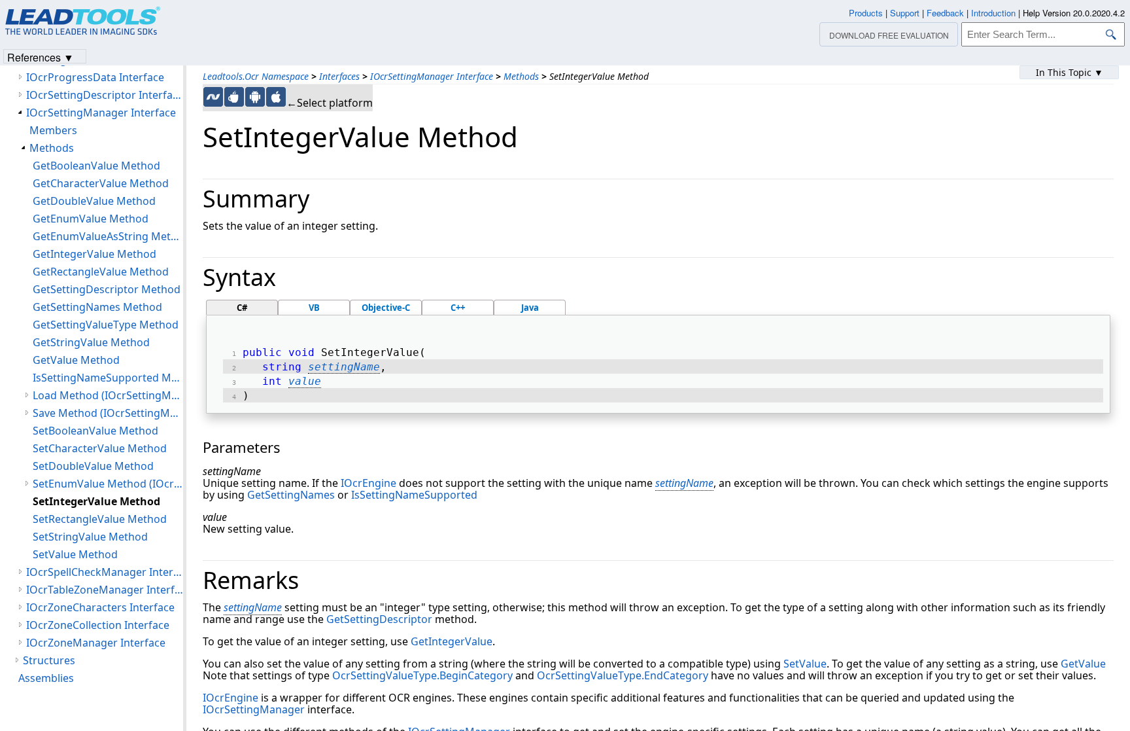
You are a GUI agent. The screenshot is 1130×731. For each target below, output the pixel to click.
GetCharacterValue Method (101, 183)
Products (866, 13)
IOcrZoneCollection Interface (97, 625)
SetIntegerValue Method (96, 501)
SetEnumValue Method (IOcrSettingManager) (108, 483)
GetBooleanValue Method (96, 165)
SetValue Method (75, 554)
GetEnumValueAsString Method (108, 236)
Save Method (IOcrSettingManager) (108, 413)
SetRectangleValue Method (100, 519)
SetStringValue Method (90, 536)
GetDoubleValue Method (94, 201)
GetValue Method (76, 360)
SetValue (805, 663)
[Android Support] (255, 97)
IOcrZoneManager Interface (95, 642)
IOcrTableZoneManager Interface (104, 589)
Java (530, 307)
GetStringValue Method (91, 342)
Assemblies (46, 678)
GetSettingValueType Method (106, 324)
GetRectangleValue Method (101, 271)
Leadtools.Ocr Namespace (256, 76)
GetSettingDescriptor (379, 619)
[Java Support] (234, 97)
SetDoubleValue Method (93, 466)
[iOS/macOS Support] (276, 97)
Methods (521, 76)
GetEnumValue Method (90, 218)
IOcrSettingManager (254, 709)
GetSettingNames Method (97, 307)
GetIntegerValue (451, 641)
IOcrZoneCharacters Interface (100, 607)
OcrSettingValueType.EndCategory (622, 675)
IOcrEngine (368, 483)
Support (904, 13)
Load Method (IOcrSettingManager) (108, 395)
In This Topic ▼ (1069, 72)
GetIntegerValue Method (94, 254)
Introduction (993, 13)
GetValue (1083, 663)
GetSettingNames (291, 495)
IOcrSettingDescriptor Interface (104, 95)
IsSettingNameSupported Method (108, 377)
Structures (49, 660)
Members (53, 130)
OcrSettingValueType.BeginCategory (422, 675)
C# (242, 307)
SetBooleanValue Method (95, 430)
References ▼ (40, 56)
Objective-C (386, 307)
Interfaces (339, 76)
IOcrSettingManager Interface (431, 76)
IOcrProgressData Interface (95, 77)
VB (314, 307)
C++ (458, 307)
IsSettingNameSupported (414, 495)
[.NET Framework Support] (213, 97)
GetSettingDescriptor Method (106, 289)
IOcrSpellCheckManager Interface (104, 572)
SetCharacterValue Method (100, 448)
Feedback (945, 13)
